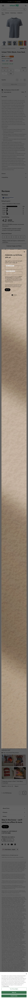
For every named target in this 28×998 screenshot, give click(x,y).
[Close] (24, 251)
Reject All (14, 992)
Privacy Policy (9, 277)
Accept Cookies (14, 995)
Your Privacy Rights (14, 988)
